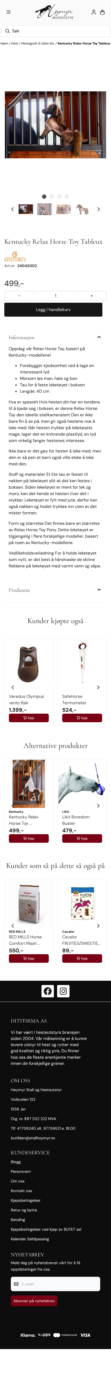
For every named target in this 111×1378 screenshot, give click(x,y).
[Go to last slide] (12, 209)
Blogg (16, 1161)
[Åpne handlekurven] (102, 12)
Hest (15, 43)
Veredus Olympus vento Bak (26, 700)
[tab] (44, 196)
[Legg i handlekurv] (53, 310)
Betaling (18, 1219)
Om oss (18, 1181)
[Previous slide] (12, 125)
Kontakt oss (21, 1190)
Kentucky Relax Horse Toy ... (24, 820)
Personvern (21, 1171)
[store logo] (55, 12)
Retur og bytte (24, 1210)
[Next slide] (98, 125)
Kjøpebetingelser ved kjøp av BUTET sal (46, 1229)
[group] (28, 685)
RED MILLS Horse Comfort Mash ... (25, 940)
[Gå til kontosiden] (93, 12)
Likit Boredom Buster (75, 820)
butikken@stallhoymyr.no (33, 1138)
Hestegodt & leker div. (38, 43)
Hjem (5, 43)
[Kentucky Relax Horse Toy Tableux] (55, 125)
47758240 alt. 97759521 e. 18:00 (46, 1128)
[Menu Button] (8, 12)
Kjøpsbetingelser (25, 1200)
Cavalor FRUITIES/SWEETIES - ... (81, 940)
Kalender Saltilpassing (30, 1239)
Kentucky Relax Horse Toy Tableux (84, 43)
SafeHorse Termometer (74, 700)
